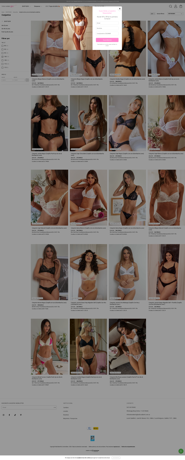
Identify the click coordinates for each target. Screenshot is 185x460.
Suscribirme (107, 40)
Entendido (116, 457)
